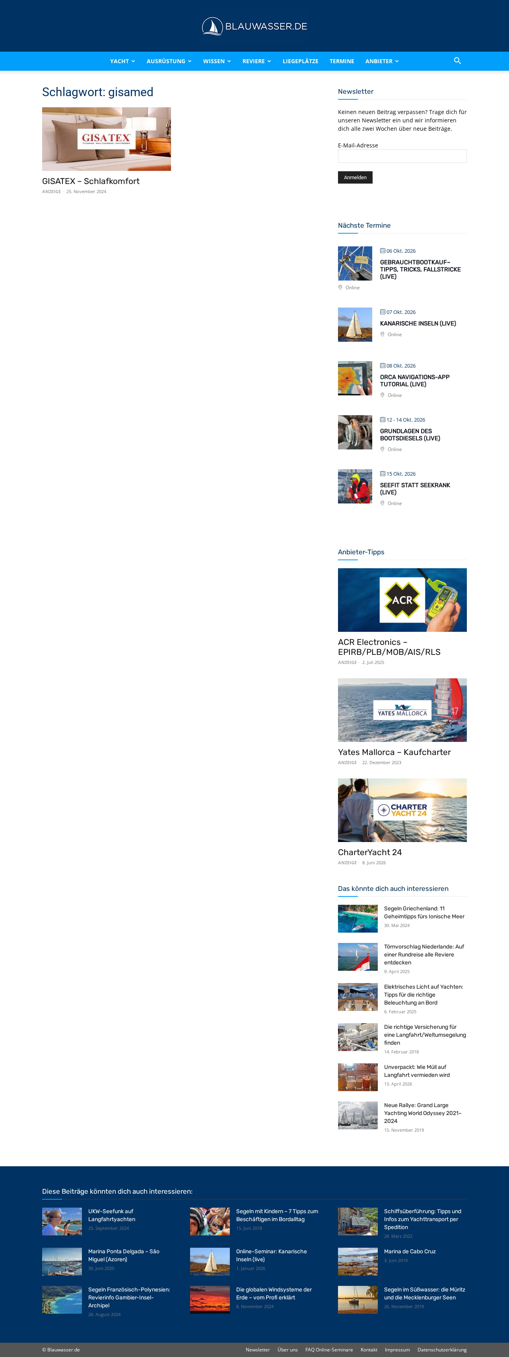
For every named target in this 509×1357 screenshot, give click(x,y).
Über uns (288, 1349)
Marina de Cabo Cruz (410, 1251)
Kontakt (369, 1349)
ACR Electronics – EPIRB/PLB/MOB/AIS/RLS (389, 647)
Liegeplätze (301, 61)
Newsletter (258, 1349)
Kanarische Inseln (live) (418, 323)
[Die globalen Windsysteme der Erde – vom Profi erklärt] (210, 1300)
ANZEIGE (51, 191)
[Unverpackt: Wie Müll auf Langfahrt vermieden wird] (358, 1077)
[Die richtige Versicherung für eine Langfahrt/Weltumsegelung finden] (358, 1037)
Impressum (397, 1349)
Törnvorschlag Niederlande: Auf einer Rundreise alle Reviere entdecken (424, 954)
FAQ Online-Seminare (329, 1349)
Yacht (119, 61)
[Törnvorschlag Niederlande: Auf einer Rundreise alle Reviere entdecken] (358, 957)
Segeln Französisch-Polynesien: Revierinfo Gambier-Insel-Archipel (129, 1297)
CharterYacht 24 (370, 852)
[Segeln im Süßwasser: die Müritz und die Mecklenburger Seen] (358, 1300)
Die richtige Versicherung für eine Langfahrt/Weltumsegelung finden (425, 1035)
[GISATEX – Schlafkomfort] (106, 139)
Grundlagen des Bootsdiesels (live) (410, 435)
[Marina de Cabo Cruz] (358, 1262)
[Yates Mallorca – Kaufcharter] (402, 710)
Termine (342, 61)
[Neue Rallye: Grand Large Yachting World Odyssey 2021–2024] (358, 1115)
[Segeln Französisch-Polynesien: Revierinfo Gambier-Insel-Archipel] (62, 1300)
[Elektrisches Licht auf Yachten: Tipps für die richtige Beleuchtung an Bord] (358, 997)
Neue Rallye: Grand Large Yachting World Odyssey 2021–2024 (423, 1113)
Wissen (214, 61)
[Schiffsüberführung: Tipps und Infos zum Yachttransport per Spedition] (358, 1221)
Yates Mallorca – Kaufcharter (394, 752)
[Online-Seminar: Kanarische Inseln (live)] (210, 1262)
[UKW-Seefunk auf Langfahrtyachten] (62, 1221)
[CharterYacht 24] (402, 810)
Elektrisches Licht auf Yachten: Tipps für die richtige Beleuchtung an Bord (423, 994)
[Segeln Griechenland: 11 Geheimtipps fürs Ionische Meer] (358, 919)
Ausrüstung (166, 61)
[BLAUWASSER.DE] (254, 26)
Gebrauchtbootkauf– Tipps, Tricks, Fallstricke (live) (420, 269)
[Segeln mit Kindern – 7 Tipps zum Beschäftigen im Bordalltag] (210, 1221)
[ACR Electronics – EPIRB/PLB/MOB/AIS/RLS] (402, 600)
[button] (457, 61)
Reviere (254, 61)
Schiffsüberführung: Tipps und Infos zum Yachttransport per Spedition (422, 1219)
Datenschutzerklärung (442, 1349)
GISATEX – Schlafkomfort (91, 181)
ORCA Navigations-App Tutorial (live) (415, 381)
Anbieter (378, 61)
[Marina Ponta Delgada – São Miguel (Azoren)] (62, 1262)
